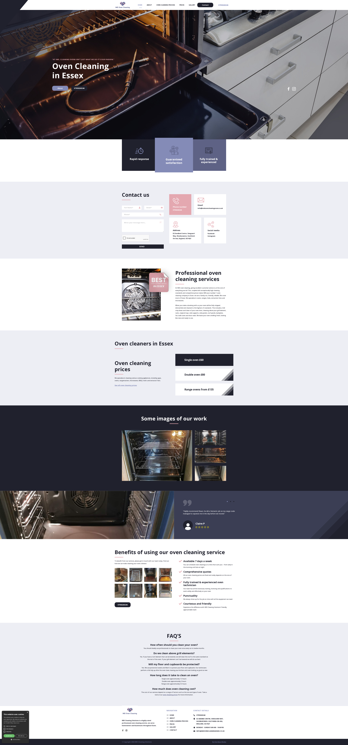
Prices (181, 5)
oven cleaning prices (170, 695)
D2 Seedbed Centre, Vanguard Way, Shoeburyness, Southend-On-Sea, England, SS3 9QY (184, 235)
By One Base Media (219, 742)
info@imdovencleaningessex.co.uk (210, 208)
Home (140, 5)
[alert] (15, 727)
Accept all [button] (9, 735)
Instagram (211, 236)
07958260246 (223, 5)
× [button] (27, 712)
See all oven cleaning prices (126, 385)
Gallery (192, 5)
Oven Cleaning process (165, 5)
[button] (227, 501)
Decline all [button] (21, 735)
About (149, 5)
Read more (16, 723)
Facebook (211, 234)
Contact (205, 5)
